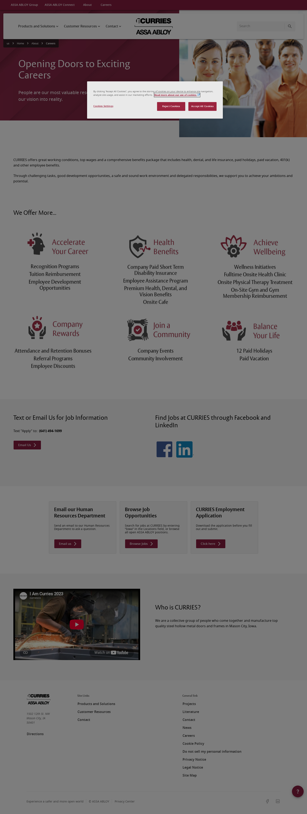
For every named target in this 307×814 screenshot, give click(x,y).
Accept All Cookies (202, 106)
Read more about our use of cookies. (175, 95)
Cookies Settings (103, 106)
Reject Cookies (171, 106)
